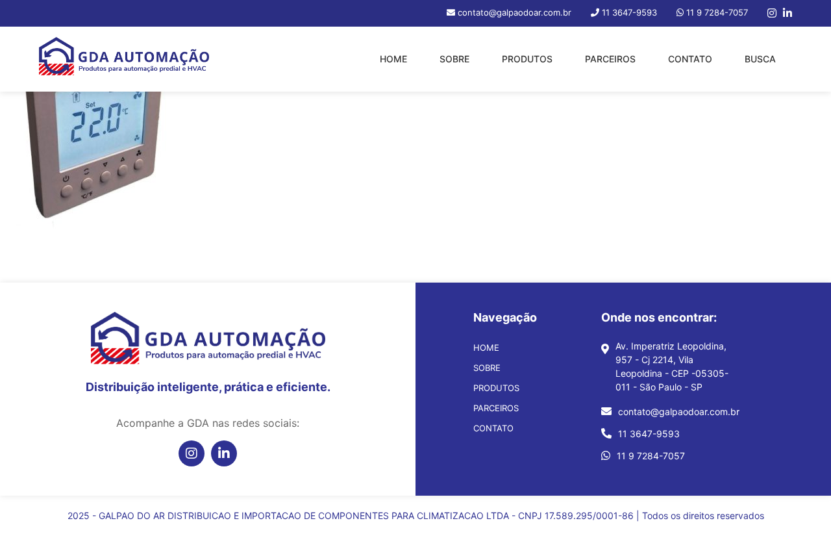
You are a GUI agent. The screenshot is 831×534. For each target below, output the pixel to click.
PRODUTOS (527, 58)
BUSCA (760, 58)
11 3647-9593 (649, 433)
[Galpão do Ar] (124, 59)
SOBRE (454, 58)
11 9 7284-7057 (651, 455)
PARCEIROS (610, 58)
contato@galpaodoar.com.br (678, 411)
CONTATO (690, 58)
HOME (393, 58)
